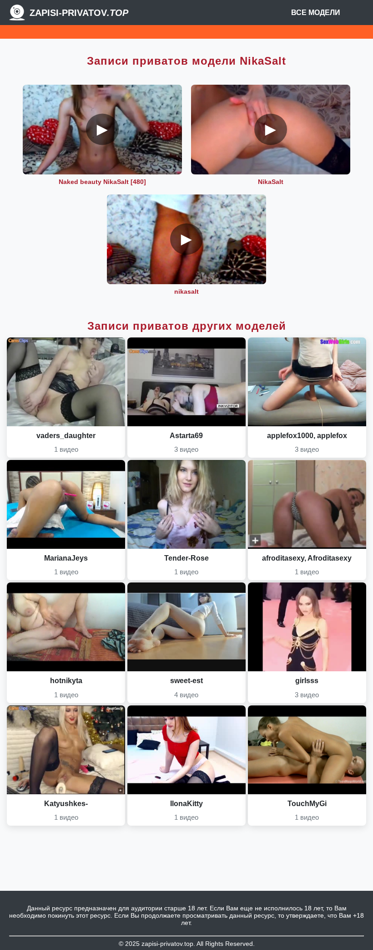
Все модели (315, 12)
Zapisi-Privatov (79, 13)
